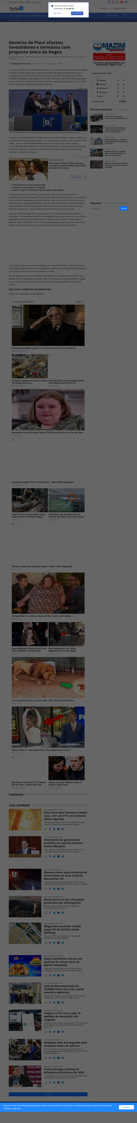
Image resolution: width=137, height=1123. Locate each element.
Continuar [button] (126, 1107)
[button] (116, 1107)
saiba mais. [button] (16, 1108)
